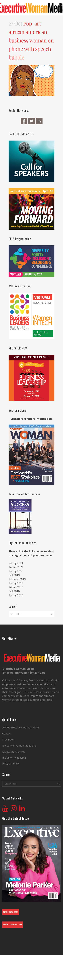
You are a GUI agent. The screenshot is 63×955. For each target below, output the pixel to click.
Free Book (8, 739)
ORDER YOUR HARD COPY (12, 924)
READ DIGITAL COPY (10, 912)
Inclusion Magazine (14, 757)
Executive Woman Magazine (19, 745)
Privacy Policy (10, 763)
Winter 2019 (16, 587)
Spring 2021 (16, 563)
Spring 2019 (16, 583)
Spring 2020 (16, 571)
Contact (6, 733)
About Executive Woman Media (21, 727)
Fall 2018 (14, 591)
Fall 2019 (14, 575)
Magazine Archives (13, 751)
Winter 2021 (16, 567)
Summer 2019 (17, 579)
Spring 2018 (16, 595)
